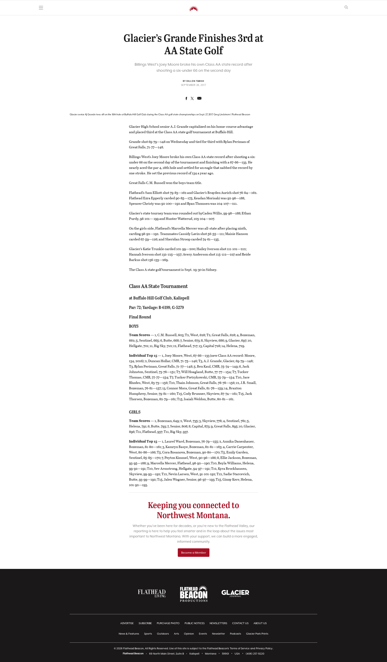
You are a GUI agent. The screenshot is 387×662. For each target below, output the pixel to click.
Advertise (127, 623)
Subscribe (145, 623)
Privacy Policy (264, 648)
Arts (176, 633)
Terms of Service (240, 648)
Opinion (189, 633)
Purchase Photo (168, 623)
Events (203, 633)
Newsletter (218, 633)
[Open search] (346, 7)
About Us (260, 623)
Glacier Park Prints (257, 633)
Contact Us (240, 623)
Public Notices (195, 623)
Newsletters (218, 623)
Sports (148, 633)
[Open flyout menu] (41, 7)
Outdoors (163, 633)
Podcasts (235, 633)
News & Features (129, 633)
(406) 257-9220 (255, 653)
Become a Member (193, 552)
